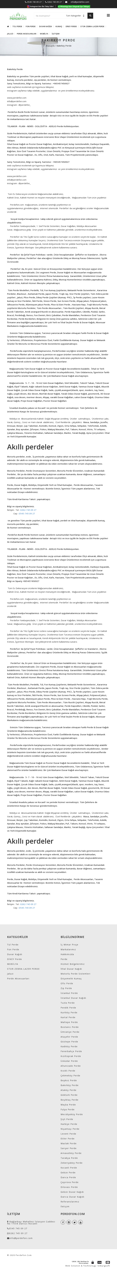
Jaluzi (10, 34)
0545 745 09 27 (34, 2)
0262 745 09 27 (54, 2)
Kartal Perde (68, 1017)
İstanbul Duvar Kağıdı (73, 998)
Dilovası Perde (69, 1187)
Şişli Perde (67, 1119)
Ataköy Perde (68, 1090)
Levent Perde (68, 1133)
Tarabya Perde (69, 1158)
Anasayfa (50, 45)
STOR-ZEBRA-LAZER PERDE (92, 26)
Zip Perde (66, 988)
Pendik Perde (68, 1007)
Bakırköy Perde (70, 1085)
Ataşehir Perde (69, 1036)
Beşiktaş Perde (69, 1099)
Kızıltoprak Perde (71, 1056)
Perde (64, 959)
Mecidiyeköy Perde (72, 1114)
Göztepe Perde (69, 1041)
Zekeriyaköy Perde (72, 1162)
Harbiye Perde (69, 1124)
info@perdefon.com (80, 2)
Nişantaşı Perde (70, 1129)
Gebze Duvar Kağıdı (72, 1192)
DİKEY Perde (71, 26)
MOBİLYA (44, 34)
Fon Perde (31, 26)
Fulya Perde (68, 1109)
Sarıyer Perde (69, 1148)
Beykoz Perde (69, 1080)
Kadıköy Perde (69, 1046)
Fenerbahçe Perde (71, 1051)
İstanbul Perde (69, 993)
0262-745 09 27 (28, 509)
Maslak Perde (69, 1143)
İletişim (55, 34)
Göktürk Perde (69, 1095)
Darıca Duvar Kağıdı (72, 1196)
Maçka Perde (68, 1104)
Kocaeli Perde (69, 1167)
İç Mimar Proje (69, 944)
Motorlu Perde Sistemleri (75, 973)
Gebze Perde (68, 1172)
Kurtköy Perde (69, 1012)
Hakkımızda (67, 954)
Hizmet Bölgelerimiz (73, 964)
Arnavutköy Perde (71, 1153)
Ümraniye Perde (70, 1032)
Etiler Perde (68, 1138)
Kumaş (59, 26)
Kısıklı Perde (68, 1070)
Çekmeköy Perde (70, 1075)
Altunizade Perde (71, 1065)
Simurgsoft (104, 1265)
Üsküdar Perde (69, 1061)
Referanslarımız (70, 1201)
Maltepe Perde (69, 1022)
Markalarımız (68, 949)
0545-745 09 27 (27, 513)
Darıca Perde (68, 1177)
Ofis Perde (67, 983)
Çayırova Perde (70, 1182)
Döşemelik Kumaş (71, 978)
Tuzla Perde (68, 1002)
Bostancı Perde (70, 1027)
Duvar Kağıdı (45, 26)
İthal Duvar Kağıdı (71, 968)
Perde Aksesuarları (26, 34)
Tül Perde (17, 26)
